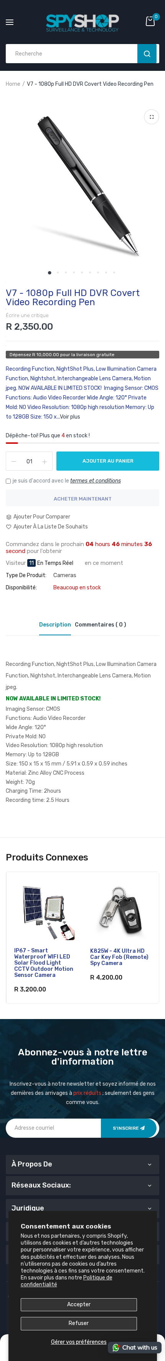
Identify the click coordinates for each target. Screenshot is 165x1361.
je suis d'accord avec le (67, 481)
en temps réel (55, 563)
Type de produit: (26, 575)
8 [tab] (106, 272)
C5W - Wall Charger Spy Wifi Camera (116, 954)
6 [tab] (90, 272)
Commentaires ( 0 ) (100, 625)
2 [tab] (58, 272)
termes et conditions (95, 481)
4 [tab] (74, 272)
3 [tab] (66, 272)
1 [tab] (50, 272)
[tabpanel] (82, 187)
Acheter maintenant (83, 499)
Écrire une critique (27, 315)
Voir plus (70, 417)
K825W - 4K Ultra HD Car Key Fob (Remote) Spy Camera (43, 957)
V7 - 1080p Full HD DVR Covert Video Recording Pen (73, 298)
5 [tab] (82, 272)
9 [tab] (114, 272)
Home (13, 84)
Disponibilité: (21, 588)
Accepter (79, 1304)
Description (55, 625)
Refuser (79, 1323)
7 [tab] (98, 272)
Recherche (147, 53)
